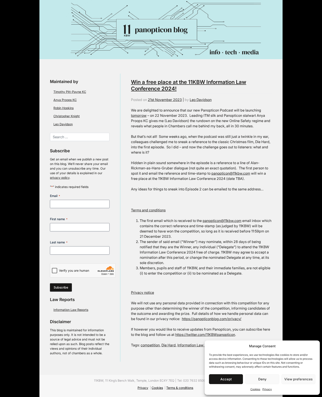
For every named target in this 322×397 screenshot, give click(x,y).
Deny (262, 379)
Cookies (255, 389)
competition (150, 345)
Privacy (267, 389)
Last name (58, 242)
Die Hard (168, 345)
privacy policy (59, 177)
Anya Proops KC (65, 100)
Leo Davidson (63, 124)
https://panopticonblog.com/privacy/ (211, 319)
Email (55, 196)
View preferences (298, 379)
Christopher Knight (66, 116)
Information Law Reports (70, 310)
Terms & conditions (179, 388)
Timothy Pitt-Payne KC (69, 92)
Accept (226, 379)
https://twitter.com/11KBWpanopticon (205, 334)
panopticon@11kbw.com (230, 173)
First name (58, 219)
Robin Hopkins (63, 108)
